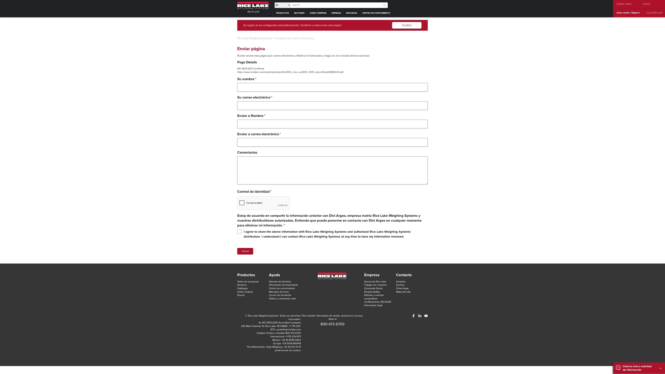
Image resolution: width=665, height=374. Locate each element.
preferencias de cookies (288, 350)
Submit (245, 251)
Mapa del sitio (403, 291)
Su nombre (246, 79)
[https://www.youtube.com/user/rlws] (426, 316)
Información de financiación (283, 284)
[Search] (384, 5)
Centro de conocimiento (282, 288)
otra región (334, 25)
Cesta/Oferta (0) (654, 13)
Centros (400, 284)
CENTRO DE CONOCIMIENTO (376, 13)
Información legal (373, 305)
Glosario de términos (280, 281)
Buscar (241, 295)
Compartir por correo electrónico (294, 38)
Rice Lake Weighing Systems (254, 38)
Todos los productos (248, 281)
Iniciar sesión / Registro (628, 13)
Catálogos (242, 288)
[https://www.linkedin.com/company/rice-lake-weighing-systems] (420, 316)
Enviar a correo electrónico (259, 134)
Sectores (242, 284)
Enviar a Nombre (251, 116)
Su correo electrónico (254, 97)
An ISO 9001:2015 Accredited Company (280, 322)
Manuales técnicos (279, 291)
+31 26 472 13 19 (292, 346)
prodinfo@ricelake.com (289, 329)
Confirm (407, 25)
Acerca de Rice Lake (375, 281)
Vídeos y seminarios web (282, 298)
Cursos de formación (280, 295)
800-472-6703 (253, 12)
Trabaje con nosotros (375, 284)
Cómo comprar (245, 291)
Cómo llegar (402, 288)
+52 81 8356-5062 (291, 340)
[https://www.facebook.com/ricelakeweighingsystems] (413, 316)
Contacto (401, 281)
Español (646, 4)
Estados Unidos (624, 4)
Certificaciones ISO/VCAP (377, 301)
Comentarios (247, 152)
